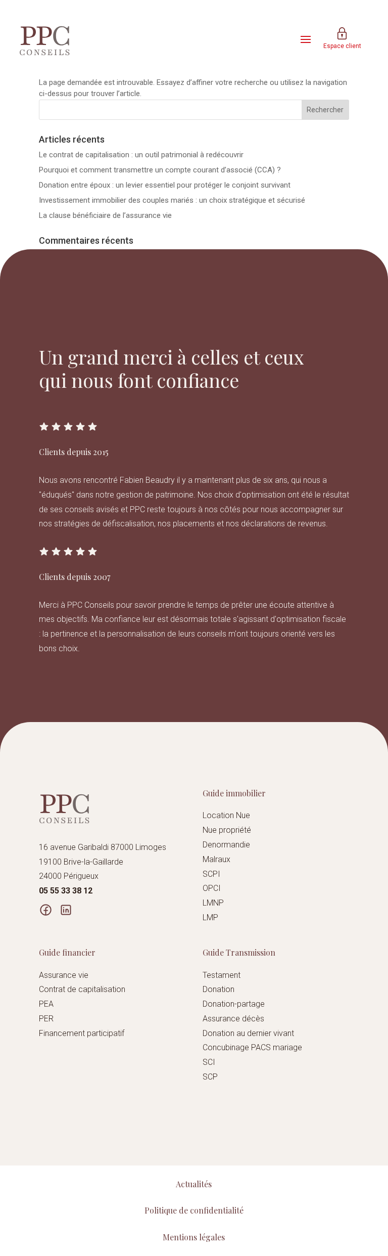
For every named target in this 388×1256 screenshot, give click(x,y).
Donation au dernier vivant (248, 1033)
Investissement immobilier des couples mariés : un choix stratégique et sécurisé (172, 200)
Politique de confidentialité (194, 1210)
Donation (218, 989)
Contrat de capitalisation (82, 989)
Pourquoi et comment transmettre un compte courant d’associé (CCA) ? (160, 169)
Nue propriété (227, 830)
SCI (209, 1062)
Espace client (342, 46)
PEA (46, 1004)
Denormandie (226, 844)
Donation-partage (234, 1004)
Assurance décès (233, 1018)
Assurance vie (63, 975)
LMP (210, 917)
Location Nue (226, 815)
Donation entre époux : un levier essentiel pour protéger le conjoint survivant (164, 185)
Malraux (216, 859)
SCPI (211, 874)
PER (46, 1018)
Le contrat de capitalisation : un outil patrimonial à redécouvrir (141, 154)
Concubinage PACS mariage (252, 1047)
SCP (210, 1077)
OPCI (212, 888)
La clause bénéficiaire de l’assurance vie (105, 215)
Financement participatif (81, 1033)
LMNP (213, 903)
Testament (221, 975)
